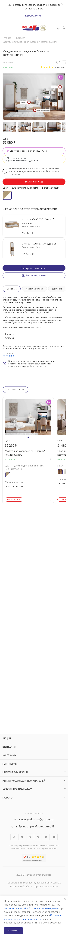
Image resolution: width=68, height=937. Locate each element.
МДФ (11, 356)
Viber (38, 837)
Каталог (8, 797)
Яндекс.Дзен (54, 837)
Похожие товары (15, 389)
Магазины (9, 755)
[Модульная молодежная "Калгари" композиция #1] (34, 96)
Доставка (57, 288)
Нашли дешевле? (19, 158)
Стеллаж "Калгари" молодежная (39, 243)
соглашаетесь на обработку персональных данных (31, 908)
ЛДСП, (6, 356)
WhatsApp (46, 837)
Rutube (30, 837)
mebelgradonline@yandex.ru (36, 819)
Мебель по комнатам (17, 789)
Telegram (22, 837)
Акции (7, 738)
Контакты (9, 746)
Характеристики (34, 288)
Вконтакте (13, 837)
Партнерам (10, 763)
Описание (12, 288)
